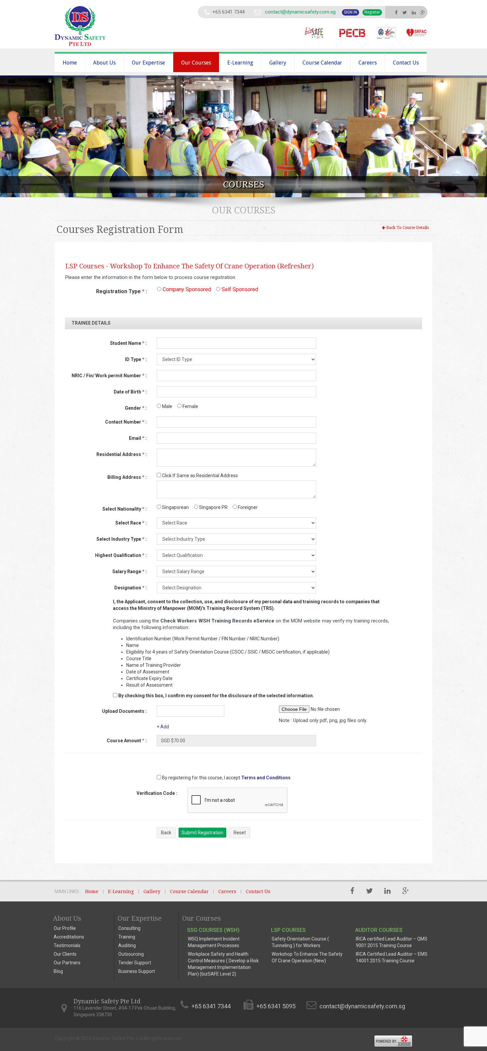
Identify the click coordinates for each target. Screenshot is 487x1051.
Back (166, 832)
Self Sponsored (239, 289)
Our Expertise (148, 63)
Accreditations (69, 936)
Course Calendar (322, 63)
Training (126, 936)
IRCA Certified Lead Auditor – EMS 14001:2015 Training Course (391, 957)
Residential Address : (121, 454)
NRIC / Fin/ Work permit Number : (109, 375)
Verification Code (156, 793)
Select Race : (131, 523)
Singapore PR (213, 507)
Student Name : (128, 343)
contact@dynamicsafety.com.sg (300, 12)
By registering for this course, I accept (200, 777)
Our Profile (65, 928)
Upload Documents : (124, 711)
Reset (240, 832)
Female (190, 406)
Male (166, 406)
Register (372, 12)
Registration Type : (121, 291)
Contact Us (406, 63)
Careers (367, 63)
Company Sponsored (186, 289)
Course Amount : (127, 740)
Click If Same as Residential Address (199, 475)
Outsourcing (131, 954)
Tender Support (134, 962)
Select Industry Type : (121, 539)
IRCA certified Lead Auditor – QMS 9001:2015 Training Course (391, 942)
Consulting (129, 928)
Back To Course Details (407, 227)
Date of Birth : (130, 391)
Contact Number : (126, 422)
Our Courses (196, 63)
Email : (138, 438)
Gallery (277, 63)
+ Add (163, 726)
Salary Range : (129, 571)
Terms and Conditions (266, 777)
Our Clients (65, 954)
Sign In (350, 12)
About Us (104, 63)
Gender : (136, 408)
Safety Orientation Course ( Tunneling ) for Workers (300, 942)
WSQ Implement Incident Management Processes (214, 942)
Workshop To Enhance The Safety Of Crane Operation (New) (307, 957)
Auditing (127, 945)
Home (70, 63)
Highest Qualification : (121, 555)
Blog (58, 971)
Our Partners (67, 962)
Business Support (136, 971)
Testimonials (67, 945)
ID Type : (136, 359)
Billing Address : (127, 477)
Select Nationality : (124, 509)
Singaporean (175, 507)
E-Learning (240, 63)
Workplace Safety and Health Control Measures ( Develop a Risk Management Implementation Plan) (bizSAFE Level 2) (223, 964)
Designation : (130, 587)
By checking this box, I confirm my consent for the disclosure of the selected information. (216, 695)
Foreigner (247, 507)
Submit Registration (202, 832)
